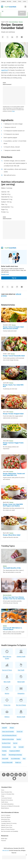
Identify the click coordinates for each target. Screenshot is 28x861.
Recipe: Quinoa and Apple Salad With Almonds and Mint (13, 327)
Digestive (19, 739)
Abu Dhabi (9, 1)
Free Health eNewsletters (7, 804)
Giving (2, 796)
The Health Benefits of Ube (12, 568)
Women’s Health (21, 716)
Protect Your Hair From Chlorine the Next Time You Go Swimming (13, 598)
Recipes (21, 21)
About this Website (6, 817)
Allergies (12, 727)
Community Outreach (6, 798)
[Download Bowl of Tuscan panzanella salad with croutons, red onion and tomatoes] (14, 344)
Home (2, 790)
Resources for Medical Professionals (10, 806)
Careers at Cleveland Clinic (7, 794)
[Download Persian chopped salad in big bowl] (14, 402)
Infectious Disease (6, 746)
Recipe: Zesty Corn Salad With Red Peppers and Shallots (13, 505)
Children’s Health (21, 656)
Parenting (4, 750)
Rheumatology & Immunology (15, 754)
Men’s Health (7, 681)
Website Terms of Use (6, 825)
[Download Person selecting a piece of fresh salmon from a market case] (14, 616)
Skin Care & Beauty (7, 595)
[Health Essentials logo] (10, 7)
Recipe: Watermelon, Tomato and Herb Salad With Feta (14, 474)
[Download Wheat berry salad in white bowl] (14, 523)
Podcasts (3, 840)
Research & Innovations (7, 800)
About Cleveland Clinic (6, 792)
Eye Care (15, 743)
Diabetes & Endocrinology (8, 739)
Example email (5, 274)
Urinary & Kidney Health (7, 762)
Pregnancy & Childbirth (14, 750)
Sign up (14, 278)
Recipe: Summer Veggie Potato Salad (13, 443)
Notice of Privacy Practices (8, 829)
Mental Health (21, 681)
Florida (19, 1)
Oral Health (21, 746)
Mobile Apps (4, 838)
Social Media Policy (6, 821)
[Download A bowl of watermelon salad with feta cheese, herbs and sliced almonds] (14, 461)
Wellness (7, 716)
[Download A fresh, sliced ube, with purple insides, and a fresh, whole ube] (14, 556)
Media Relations (5, 808)
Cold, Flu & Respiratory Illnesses (9, 735)
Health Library (4, 802)
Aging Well (4, 727)
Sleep (24, 758)
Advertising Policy (5, 819)
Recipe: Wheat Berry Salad (11, 535)
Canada (14, 1)
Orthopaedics (20, 693)
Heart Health (21, 670)
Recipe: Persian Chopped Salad (13, 414)
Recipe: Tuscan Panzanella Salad (14, 356)
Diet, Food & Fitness (13, 21)
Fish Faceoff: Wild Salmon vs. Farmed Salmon (12, 628)
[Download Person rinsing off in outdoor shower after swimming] (14, 585)
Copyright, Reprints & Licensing (8, 823)
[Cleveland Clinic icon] (2, 7)
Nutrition (5, 566)
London (24, 1)
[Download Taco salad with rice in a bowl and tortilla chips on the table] (14, 373)
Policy (13, 111)
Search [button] (22, 12)
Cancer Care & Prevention (8, 731)
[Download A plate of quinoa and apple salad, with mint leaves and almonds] (14, 315)
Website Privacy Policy (6, 827)
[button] (25, 6)
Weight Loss (18, 762)
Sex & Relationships (15, 758)
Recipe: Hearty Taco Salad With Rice (13, 385)
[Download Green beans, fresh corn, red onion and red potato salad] (14, 431)
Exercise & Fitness (7, 670)
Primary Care (7, 705)
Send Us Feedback (5, 815)
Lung (15, 746)
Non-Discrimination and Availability (9, 831)
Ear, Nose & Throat (6, 743)
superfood (4, 70)
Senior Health (5, 758)
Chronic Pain (19, 731)
